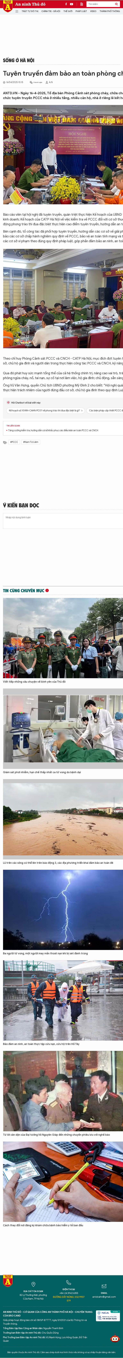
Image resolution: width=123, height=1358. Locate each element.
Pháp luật (81, 11)
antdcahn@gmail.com (104, 1297)
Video (93, 11)
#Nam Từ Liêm (30, 442)
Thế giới (67, 11)
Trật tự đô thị (30, 11)
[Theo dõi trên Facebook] (67, 4)
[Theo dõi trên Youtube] (72, 4)
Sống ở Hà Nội (18, 60)
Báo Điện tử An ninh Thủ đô (8, 6)
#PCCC (14, 442)
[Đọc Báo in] (83, 4)
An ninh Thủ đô (30, 4)
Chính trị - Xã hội (50, 11)
